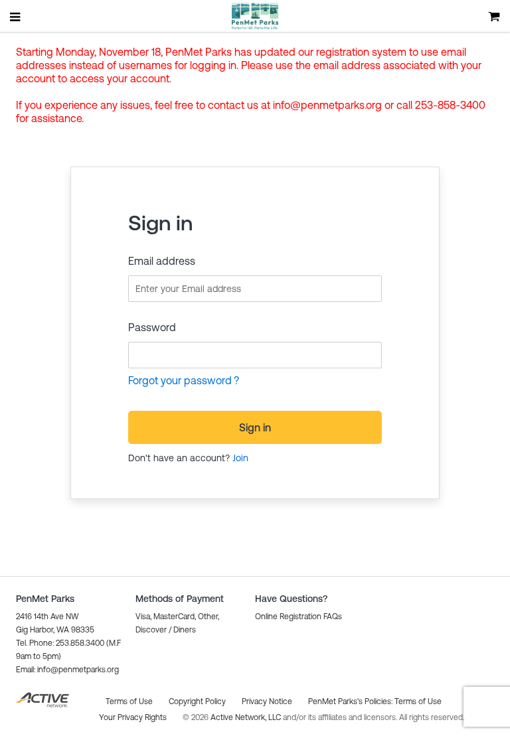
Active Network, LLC (247, 717)
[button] (67, 669)
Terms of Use (418, 701)
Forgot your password (180, 380)
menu (16, 17)
